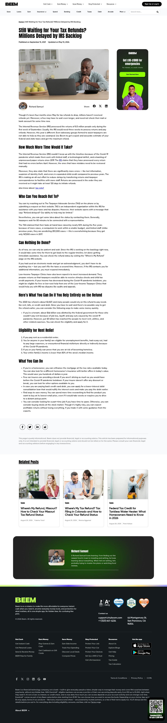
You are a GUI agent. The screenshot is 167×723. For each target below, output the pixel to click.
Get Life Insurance (92, 660)
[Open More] (125, 12)
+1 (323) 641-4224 (107, 621)
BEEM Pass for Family (23, 656)
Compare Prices (68, 656)
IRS (60, 160)
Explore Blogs (114, 648)
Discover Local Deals (70, 652)
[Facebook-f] (16, 679)
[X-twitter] (22, 679)
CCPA (149, 678)
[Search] (157, 11)
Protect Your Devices (93, 652)
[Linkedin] (33, 679)
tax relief (39, 188)
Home (21, 22)
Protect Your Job (92, 644)
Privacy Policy (137, 678)
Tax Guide (113, 660)
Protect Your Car (92, 648)
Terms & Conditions (119, 678)
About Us (112, 644)
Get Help (112, 652)
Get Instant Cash (22, 644)
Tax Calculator (115, 664)
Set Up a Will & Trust (93, 656)
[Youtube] (44, 679)
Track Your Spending (70, 648)
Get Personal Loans (23, 648)
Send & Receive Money (24, 652)
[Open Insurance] (45, 12)
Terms (93, 702)
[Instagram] (27, 679)
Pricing (111, 656)
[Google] (39, 679)
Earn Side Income (69, 644)
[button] (94, 106)
